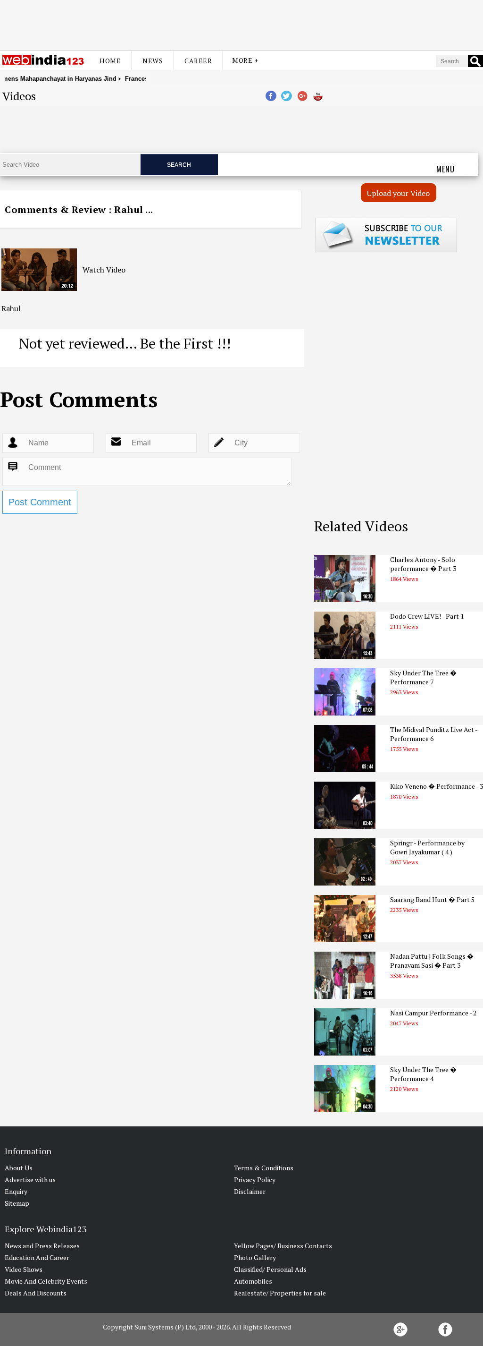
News (152, 60)
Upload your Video (398, 193)
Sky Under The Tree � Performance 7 (423, 677)
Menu (445, 169)
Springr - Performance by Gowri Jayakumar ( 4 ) (427, 847)
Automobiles (253, 1281)
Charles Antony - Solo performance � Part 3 (423, 564)
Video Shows (23, 1269)
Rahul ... (133, 209)
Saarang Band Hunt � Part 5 (432, 899)
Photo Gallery (255, 1257)
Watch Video (104, 269)
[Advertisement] (241, 25)
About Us (19, 1167)
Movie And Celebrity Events (46, 1281)
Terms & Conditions (263, 1167)
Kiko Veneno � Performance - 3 (436, 786)
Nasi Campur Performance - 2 (433, 1012)
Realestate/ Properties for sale (280, 1292)
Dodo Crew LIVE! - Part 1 (427, 616)
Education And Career (37, 1257)
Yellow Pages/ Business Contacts (283, 1245)
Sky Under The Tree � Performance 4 (423, 1074)
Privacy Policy (254, 1179)
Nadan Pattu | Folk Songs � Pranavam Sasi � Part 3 (432, 961)
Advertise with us (30, 1179)
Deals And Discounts (36, 1292)
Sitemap (17, 1203)
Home (110, 60)
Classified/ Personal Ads (270, 1269)
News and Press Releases (42, 1245)
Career (198, 60)
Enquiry (16, 1191)
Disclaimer (250, 1191)
